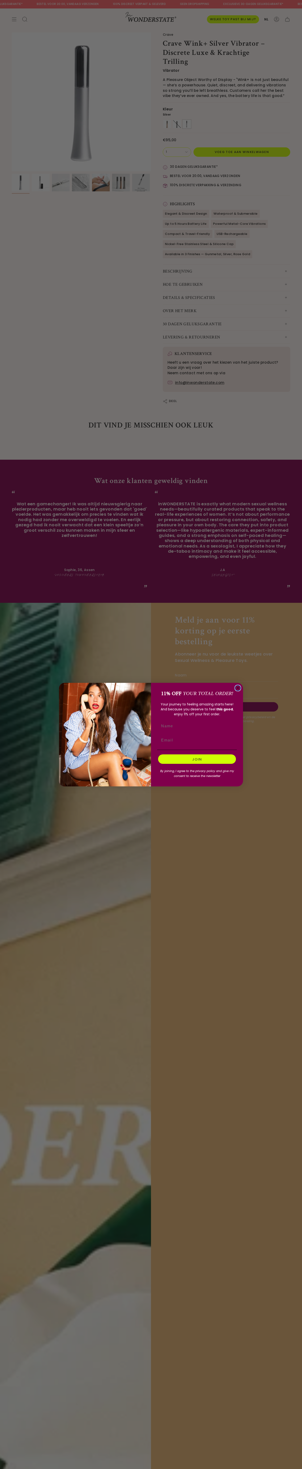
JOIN (197, 759)
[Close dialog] (238, 688)
